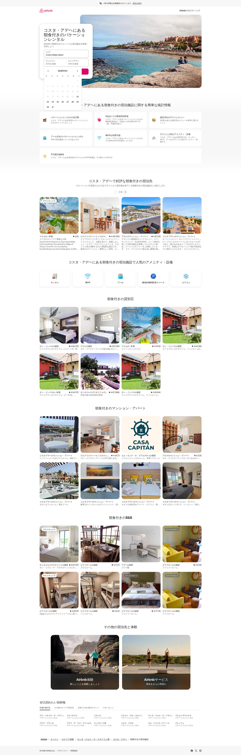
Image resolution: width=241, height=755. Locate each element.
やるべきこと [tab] (108, 707)
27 (68, 102)
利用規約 (74, 751)
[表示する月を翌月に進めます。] (77, 71)
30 (48, 107)
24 (53, 102)
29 (78, 102)
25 (58, 102)
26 (63, 102)
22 (78, 96)
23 (48, 102)
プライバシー (62, 751)
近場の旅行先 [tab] (45, 707)
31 (53, 107)
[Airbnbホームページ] (46, 11)
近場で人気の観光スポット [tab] (88, 707)
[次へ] (125, 192)
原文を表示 (137, 3)
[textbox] (55, 63)
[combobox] (66, 54)
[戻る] (116, 192)
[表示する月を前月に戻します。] (48, 71)
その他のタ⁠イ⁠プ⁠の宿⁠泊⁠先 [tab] (64, 707)
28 (73, 102)
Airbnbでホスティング (189, 10)
